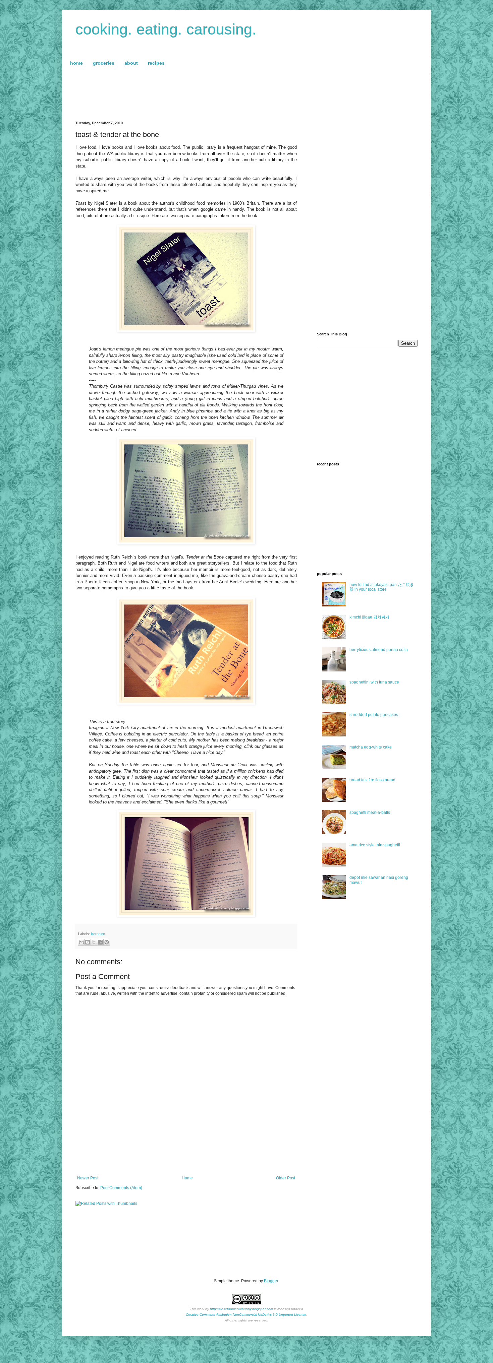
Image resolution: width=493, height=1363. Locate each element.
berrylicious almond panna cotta (378, 649)
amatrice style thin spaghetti (374, 845)
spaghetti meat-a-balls (369, 812)
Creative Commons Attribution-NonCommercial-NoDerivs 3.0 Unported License (246, 1314)
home (76, 63)
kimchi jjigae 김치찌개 (369, 617)
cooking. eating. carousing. (166, 29)
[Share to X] (94, 942)
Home (187, 1178)
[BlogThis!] (87, 942)
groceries (103, 63)
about (131, 63)
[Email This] (81, 942)
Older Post (285, 1178)
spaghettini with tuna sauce (374, 682)
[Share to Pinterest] (106, 942)
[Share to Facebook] (100, 942)
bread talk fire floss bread (372, 780)
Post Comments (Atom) (121, 1187)
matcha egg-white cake (370, 747)
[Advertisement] (246, 94)
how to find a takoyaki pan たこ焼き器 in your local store (381, 587)
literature (98, 934)
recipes (156, 63)
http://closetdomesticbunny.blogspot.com (241, 1309)
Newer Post (87, 1178)
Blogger (271, 1281)
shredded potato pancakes (373, 714)
